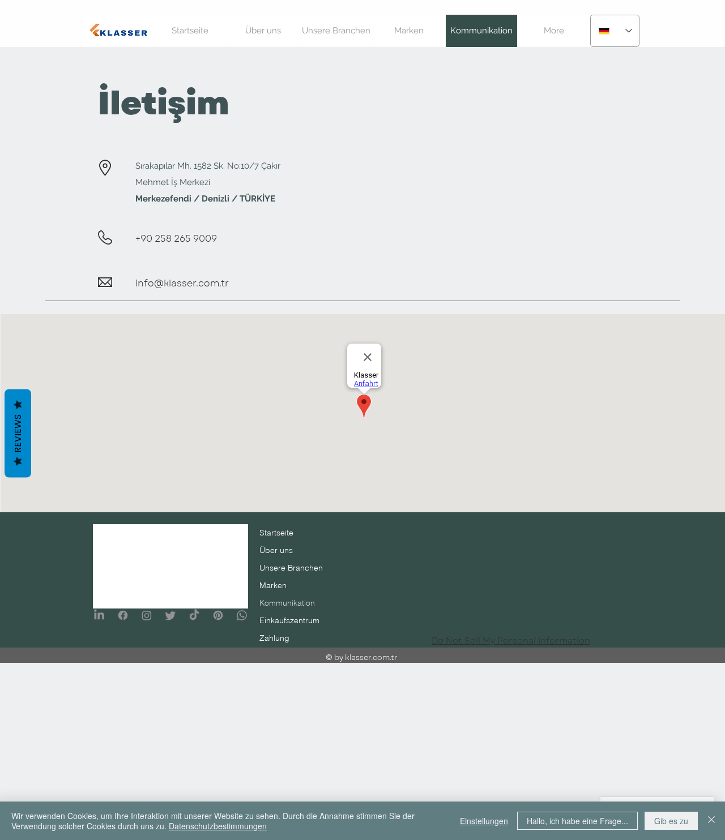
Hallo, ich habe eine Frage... (577, 820)
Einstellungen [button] (484, 820)
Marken (273, 585)
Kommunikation (287, 603)
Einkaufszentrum (289, 620)
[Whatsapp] (242, 615)
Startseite (276, 533)
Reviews (17, 433)
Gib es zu (671, 820)
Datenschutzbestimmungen (218, 826)
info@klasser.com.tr (182, 283)
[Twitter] (170, 615)
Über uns (276, 550)
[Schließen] (711, 821)
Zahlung (274, 638)
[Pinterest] (218, 615)
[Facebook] (123, 615)
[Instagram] (146, 615)
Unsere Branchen (291, 568)
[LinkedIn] (99, 615)
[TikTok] (194, 615)
